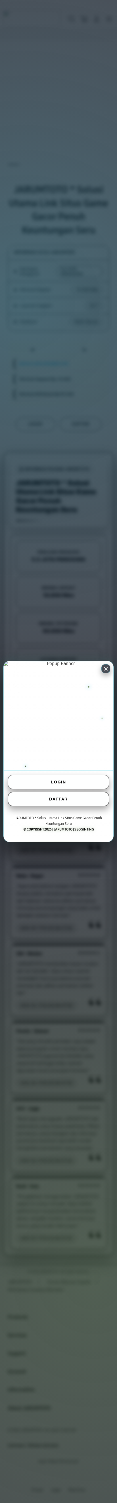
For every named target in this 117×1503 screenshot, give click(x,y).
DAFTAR (58, 799)
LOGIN (58, 782)
